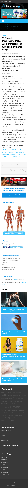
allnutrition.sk (4, 464)
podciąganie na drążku (12, 415)
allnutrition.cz (4, 462)
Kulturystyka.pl (16, 53)
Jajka (6, 401)
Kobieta (10, 401)
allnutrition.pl (4, 459)
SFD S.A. (18, 485)
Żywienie (15, 423)
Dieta (15, 398)
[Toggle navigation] (3, 21)
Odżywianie (4, 433)
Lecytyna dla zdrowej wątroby (11, 165)
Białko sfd (4, 262)
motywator (15, 407)
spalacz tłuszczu (13, 244)
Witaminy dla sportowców (8, 267)
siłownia (18, 418)
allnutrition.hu (4, 467)
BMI (19, 395)
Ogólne (4, 35)
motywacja (5, 407)
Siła (14, 418)
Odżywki (15, 279)
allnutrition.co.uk (5, 475)
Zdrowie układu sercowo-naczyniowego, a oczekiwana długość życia (13, 356)
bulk (25, 395)
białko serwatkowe (13, 395)
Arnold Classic (15, 392)
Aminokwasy (8, 392)
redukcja (7, 418)
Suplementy (8, 420)
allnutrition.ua (4, 472)
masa (13, 403)
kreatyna (19, 401)
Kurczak (9, 403)
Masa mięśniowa (18, 403)
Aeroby (2, 392)
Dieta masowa (20, 398)
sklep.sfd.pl (4, 457)
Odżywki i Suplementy (13, 413)
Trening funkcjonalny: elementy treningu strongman (14, 171)
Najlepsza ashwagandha (8, 269)
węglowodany (19, 420)
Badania (19, 392)
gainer (3, 401)
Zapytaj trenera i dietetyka (14, 195)
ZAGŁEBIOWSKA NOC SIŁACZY (6, 423)
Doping (3, 435)
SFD (3, 265)
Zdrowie (3, 438)
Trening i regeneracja (6, 430)
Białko (6, 395)
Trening (13, 420)
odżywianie (14, 410)
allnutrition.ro (4, 470)
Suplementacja (4, 440)
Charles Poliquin (4, 398)
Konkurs (14, 401)
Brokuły (22, 395)
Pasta (21, 413)
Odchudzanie (6, 410)
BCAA (23, 392)
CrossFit (9, 398)
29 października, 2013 (7, 53)
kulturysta (4, 403)
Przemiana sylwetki (19, 415)
